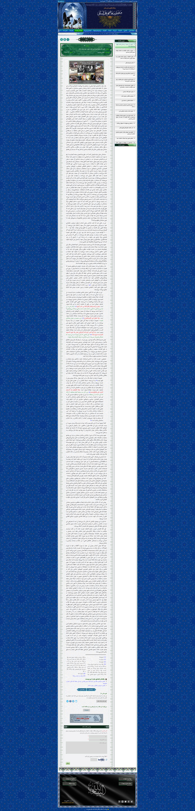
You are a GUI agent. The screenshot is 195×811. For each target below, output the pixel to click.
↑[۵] (84, 674)
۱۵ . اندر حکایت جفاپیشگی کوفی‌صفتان (127, 128)
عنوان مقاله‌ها (121, 41)
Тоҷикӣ (86, 710)
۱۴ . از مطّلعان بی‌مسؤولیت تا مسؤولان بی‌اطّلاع (126, 123)
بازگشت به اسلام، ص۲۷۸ (78, 676)
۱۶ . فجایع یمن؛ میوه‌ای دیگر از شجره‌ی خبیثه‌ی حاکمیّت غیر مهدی (125, 133)
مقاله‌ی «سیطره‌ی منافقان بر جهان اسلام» (96, 685)
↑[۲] (105, 660)
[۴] (96, 381)
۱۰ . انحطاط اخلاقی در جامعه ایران (128, 100)
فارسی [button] (61, 1)
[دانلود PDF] (61, 39)
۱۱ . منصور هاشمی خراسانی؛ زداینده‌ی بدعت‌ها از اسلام (125, 106)
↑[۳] (105, 662)
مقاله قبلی (91, 689)
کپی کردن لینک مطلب (101, 701)
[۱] (76, 306)
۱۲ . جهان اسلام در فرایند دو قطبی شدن (127, 111)
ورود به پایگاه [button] (72, 783)
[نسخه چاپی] (64, 39)
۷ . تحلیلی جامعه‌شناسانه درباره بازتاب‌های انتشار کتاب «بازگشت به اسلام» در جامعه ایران (125, 86)
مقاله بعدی (82, 689)
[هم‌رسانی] (67, 39)
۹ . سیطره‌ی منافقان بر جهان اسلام (128, 96)
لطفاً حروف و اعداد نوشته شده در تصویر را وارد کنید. (96, 756)
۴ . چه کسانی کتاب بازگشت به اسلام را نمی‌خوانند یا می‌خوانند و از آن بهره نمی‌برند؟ (125, 68)
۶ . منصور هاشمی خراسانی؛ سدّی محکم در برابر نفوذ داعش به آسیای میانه (125, 80)
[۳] (91, 335)
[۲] (83, 318)
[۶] (91, 420)
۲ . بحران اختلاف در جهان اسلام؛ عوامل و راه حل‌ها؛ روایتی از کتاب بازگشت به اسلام (125, 57)
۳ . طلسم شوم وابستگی (130, 63)
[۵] (89, 392)
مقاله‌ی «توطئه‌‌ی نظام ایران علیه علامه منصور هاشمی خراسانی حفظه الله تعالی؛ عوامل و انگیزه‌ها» (86, 682)
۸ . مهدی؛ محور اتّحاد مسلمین (129, 92)
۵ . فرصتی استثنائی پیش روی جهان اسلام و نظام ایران (125, 74)
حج (90, 285)
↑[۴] (105, 664)
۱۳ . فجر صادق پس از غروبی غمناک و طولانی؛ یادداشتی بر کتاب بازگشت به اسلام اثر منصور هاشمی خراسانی (125, 117)
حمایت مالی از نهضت (126, 783)
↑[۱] (105, 657)
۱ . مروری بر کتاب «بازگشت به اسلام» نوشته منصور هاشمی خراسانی (125, 51)
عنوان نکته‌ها (121, 145)
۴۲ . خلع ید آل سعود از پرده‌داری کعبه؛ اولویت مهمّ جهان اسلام (125, 45)
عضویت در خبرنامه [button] (70, 779)
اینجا (104, 34)
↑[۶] (84, 676)
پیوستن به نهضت (127, 779)
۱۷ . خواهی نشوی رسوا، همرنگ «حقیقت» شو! (126, 138)
